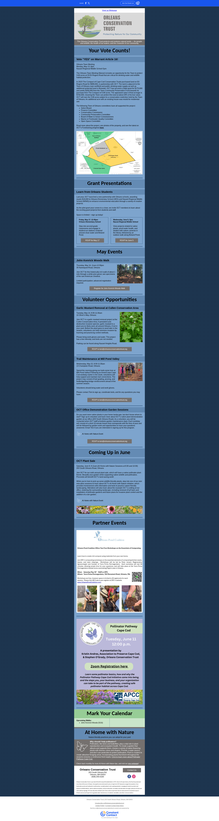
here (102, 128)
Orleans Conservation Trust (98, 769)
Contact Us (131, 770)
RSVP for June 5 (126, 240)
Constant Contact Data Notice (114, 806)
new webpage (133, 763)
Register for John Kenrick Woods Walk (109, 288)
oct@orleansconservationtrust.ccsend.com (108, 808)
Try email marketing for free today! (109, 817)
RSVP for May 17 (92, 240)
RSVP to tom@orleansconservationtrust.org (109, 349)
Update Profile (99, 806)
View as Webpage (109, 10)
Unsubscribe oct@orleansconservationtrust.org (109, 803)
